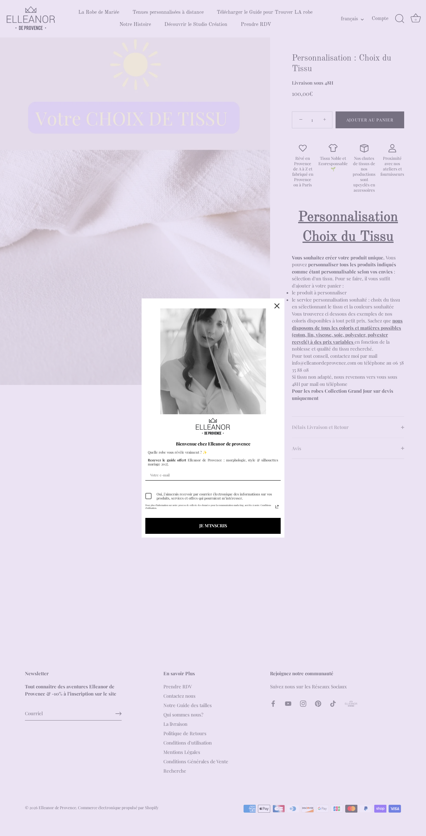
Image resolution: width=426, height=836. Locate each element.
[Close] (276, 305)
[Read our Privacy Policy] (277, 506)
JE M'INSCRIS (213, 526)
